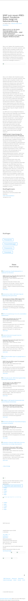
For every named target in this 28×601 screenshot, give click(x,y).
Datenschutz (21, 578)
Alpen (11, 450)
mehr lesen (5, 289)
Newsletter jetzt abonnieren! (12, 486)
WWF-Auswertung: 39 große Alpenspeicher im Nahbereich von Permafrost (14, 276)
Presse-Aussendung (10, 302)
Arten (11, 363)
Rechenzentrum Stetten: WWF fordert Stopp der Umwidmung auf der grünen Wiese (13, 299)
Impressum (14, 578)
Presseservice (8, 248)
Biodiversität (15, 363)
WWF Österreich (7, 578)
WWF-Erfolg (10, 365)
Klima (11, 321)
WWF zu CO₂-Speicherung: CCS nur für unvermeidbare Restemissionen (12, 319)
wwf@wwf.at (5, 536)
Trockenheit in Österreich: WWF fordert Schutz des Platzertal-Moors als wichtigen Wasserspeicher (13, 448)
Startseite (2, 598)
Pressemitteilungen (10, 244)
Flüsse (11, 278)
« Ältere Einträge (6, 466)
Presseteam (7, 252)
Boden (11, 301)
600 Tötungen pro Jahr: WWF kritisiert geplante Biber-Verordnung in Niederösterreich (12, 383)
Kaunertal (21, 450)
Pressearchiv (8, 240)
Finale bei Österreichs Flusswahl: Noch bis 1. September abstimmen (13, 340)
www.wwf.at (5, 537)
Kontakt (19, 580)
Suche (23, 580)
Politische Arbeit (14, 23)
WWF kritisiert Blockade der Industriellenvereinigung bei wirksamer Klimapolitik (12, 427)
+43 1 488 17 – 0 (6, 534)
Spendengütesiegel (7, 550)
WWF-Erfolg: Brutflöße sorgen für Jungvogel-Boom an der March (13, 362)
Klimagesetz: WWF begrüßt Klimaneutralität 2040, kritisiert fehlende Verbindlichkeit (13, 405)
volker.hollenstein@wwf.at (8, 195)
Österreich (15, 301)
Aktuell (14, 580)
